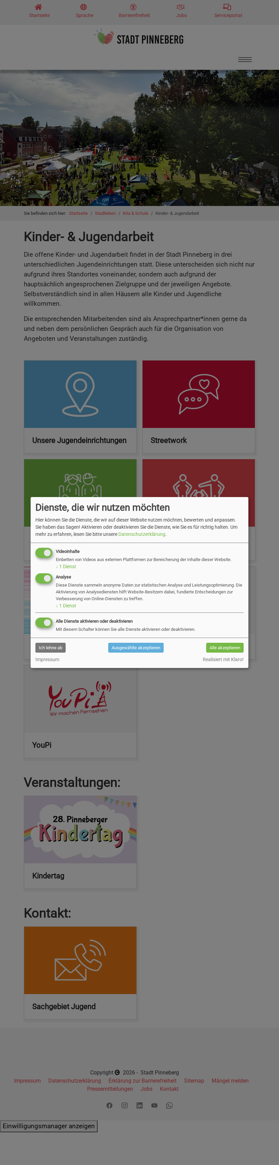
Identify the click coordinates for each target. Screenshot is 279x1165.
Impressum (47, 659)
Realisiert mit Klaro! (223, 659)
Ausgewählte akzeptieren (136, 647)
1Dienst (66, 566)
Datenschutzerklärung (141, 534)
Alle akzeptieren (225, 647)
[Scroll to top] (262, 1148)
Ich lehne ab (50, 647)
